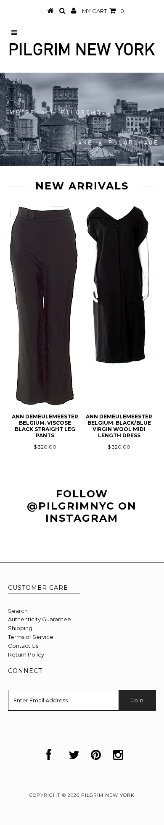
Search (18, 610)
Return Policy (26, 654)
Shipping (20, 628)
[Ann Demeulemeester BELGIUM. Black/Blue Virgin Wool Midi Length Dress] (119, 362)
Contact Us (23, 645)
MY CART (103, 11)
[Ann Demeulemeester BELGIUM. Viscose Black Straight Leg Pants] (44, 405)
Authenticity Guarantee (39, 619)
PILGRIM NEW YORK (108, 795)
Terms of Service (30, 636)
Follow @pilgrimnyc (70, 500)
